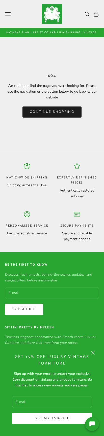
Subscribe (24, 309)
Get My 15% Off (52, 418)
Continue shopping (52, 112)
